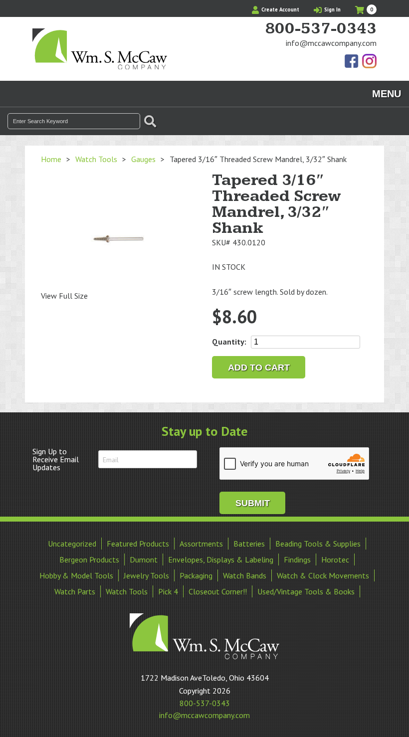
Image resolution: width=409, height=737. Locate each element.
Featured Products (138, 544)
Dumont (144, 559)
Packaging (196, 575)
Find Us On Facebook (352, 62)
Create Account (279, 9)
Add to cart (259, 367)
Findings (297, 559)
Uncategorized (72, 544)
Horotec (335, 559)
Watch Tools (96, 159)
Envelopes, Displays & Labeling (220, 559)
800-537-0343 (321, 29)
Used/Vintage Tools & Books (306, 591)
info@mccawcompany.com (331, 43)
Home (51, 159)
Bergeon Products (89, 559)
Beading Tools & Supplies (318, 544)
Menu (386, 93)
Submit (252, 503)
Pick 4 (168, 591)
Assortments (201, 544)
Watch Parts (74, 591)
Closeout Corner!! (218, 591)
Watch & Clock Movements (323, 575)
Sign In (332, 9)
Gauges (143, 159)
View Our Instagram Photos (369, 62)
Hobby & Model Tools (76, 575)
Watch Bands (244, 575)
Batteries (249, 544)
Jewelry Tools (146, 575)
